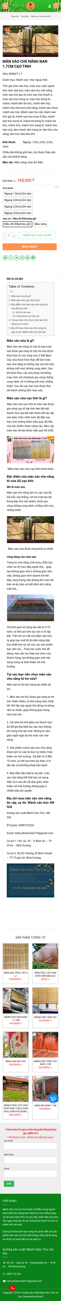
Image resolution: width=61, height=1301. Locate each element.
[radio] (18, 193)
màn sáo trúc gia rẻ (14, 94)
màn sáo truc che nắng (38, 90)
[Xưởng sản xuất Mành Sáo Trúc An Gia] (30, 6)
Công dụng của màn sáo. (28, 316)
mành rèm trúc (41, 103)
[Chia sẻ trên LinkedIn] (33, 257)
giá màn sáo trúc (18, 86)
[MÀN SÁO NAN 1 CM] (45, 1089)
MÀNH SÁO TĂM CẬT (45, 1017)
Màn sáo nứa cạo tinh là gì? (25, 300)
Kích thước (8, 188)
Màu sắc (7, 219)
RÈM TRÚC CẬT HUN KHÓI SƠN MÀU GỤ (45, 974)
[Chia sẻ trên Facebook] (10, 257)
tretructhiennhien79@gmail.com (34, 833)
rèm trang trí (34, 129)
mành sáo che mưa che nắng (20, 107)
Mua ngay (29, 246)
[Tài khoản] (49, 6)
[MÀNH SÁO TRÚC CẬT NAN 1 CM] (45, 1045)
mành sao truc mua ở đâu (31, 116)
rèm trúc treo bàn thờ (22, 134)
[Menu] (5, 5)
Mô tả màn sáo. (23, 312)
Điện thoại (9, 1154)
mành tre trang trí (33, 121)
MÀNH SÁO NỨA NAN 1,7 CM (15, 1018)
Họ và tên (8, 1140)
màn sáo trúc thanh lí (39, 94)
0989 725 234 (13, 1273)
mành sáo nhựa (48, 107)
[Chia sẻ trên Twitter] (16, 257)
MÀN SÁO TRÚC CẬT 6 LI (15, 974)
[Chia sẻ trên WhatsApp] (5, 257)
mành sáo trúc (11, 112)
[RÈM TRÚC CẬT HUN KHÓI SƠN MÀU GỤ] (45, 956)
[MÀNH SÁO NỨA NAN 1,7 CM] (15, 1000)
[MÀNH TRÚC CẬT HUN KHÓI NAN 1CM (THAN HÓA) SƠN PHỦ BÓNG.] (15, 1089)
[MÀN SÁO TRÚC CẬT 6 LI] (15, 956)
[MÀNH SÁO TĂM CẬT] (45, 1000)
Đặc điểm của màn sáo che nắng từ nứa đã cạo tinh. (29, 306)
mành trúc (14, 125)
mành (6, 103)
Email (6, 1168)
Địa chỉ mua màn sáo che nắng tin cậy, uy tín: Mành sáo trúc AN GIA (28, 330)
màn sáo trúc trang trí (15, 99)
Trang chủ (15, 16)
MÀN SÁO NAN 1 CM (45, 1105)
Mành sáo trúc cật (32, 112)
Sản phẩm (25, 16)
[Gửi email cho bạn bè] (22, 257)
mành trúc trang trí (33, 125)
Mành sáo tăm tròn (16, 1061)
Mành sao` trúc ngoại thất (40, 16)
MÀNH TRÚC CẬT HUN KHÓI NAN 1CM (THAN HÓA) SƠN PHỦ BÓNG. (16, 1108)
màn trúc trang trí (39, 99)
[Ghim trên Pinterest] (27, 257)
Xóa (56, 187)
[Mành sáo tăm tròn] (15, 1045)
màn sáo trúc (15, 90)
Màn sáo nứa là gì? (21, 296)
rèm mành (20, 129)
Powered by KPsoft (33, 1296)
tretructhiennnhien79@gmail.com (24, 1281)
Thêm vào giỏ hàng (37, 235)
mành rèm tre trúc (21, 103)
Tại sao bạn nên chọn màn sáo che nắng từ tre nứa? (29, 322)
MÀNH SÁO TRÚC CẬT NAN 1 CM (45, 1063)
